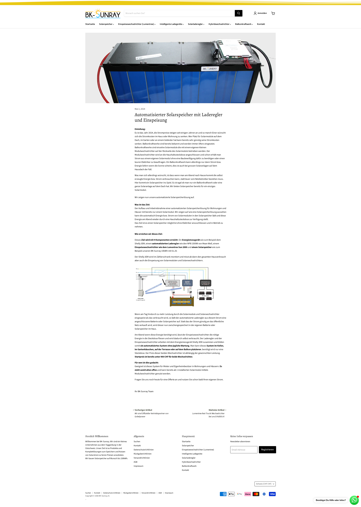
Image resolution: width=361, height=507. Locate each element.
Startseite (90, 24)
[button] (261, 13)
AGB (135, 461)
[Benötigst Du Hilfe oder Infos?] (354, 500)
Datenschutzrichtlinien (144, 449)
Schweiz (263, 483)
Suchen (137, 441)
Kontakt (261, 24)
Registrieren (267, 449)
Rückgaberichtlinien (142, 453)
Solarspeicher (106, 24)
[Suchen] (238, 13)
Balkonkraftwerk (243, 24)
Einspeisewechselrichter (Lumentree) (136, 24)
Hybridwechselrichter (219, 24)
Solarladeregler (195, 24)
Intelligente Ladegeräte (171, 24)
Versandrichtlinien (142, 457)
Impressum (138, 466)
